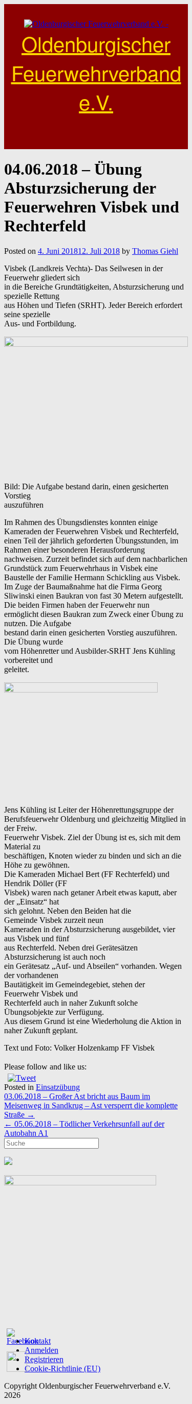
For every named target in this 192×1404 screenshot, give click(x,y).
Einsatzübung (58, 1087)
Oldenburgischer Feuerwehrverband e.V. (96, 72)
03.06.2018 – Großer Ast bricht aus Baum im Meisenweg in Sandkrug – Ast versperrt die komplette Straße (91, 1105)
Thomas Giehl (155, 251)
